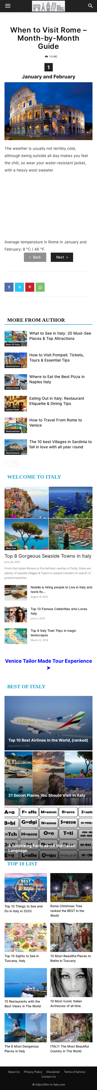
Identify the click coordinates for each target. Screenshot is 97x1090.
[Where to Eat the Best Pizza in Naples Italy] (16, 382)
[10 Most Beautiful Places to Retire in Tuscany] (71, 937)
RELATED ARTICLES (33, 311)
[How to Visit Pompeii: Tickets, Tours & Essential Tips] (16, 360)
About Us (14, 1072)
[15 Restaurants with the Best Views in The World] (26, 982)
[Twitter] (19, 287)
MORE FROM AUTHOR (36, 320)
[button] (7, 6)
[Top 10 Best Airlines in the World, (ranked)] (48, 723)
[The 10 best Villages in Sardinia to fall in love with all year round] (16, 447)
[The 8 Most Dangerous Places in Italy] (26, 1027)
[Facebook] (9, 287)
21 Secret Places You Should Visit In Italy (46, 795)
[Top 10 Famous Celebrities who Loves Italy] (16, 614)
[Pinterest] (29, 287)
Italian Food (12, 387)
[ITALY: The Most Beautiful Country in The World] (71, 1027)
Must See (11, 548)
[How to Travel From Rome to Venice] (16, 425)
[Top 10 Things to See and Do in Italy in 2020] (26, 887)
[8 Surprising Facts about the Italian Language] (48, 833)
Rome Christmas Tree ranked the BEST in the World (67, 910)
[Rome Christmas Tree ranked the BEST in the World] (71, 887)
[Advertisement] (48, 208)
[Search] (90, 6)
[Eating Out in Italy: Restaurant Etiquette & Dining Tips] (16, 403)
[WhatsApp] (40, 287)
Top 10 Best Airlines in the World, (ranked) (48, 740)
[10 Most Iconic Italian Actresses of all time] (71, 982)
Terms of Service (74, 1072)
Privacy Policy (33, 1072)
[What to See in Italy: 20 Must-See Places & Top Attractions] (16, 338)
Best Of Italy (13, 344)
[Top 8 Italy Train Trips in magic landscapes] (16, 636)
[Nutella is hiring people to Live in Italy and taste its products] (16, 593)
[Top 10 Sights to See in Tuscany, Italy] (26, 937)
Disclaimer (53, 1072)
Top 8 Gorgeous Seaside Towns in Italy (48, 556)
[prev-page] (7, 464)
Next (60, 257)
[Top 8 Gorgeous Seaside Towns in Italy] (48, 518)
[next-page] (14, 464)
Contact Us (49, 1076)
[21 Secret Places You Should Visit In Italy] (48, 778)
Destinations (13, 366)
